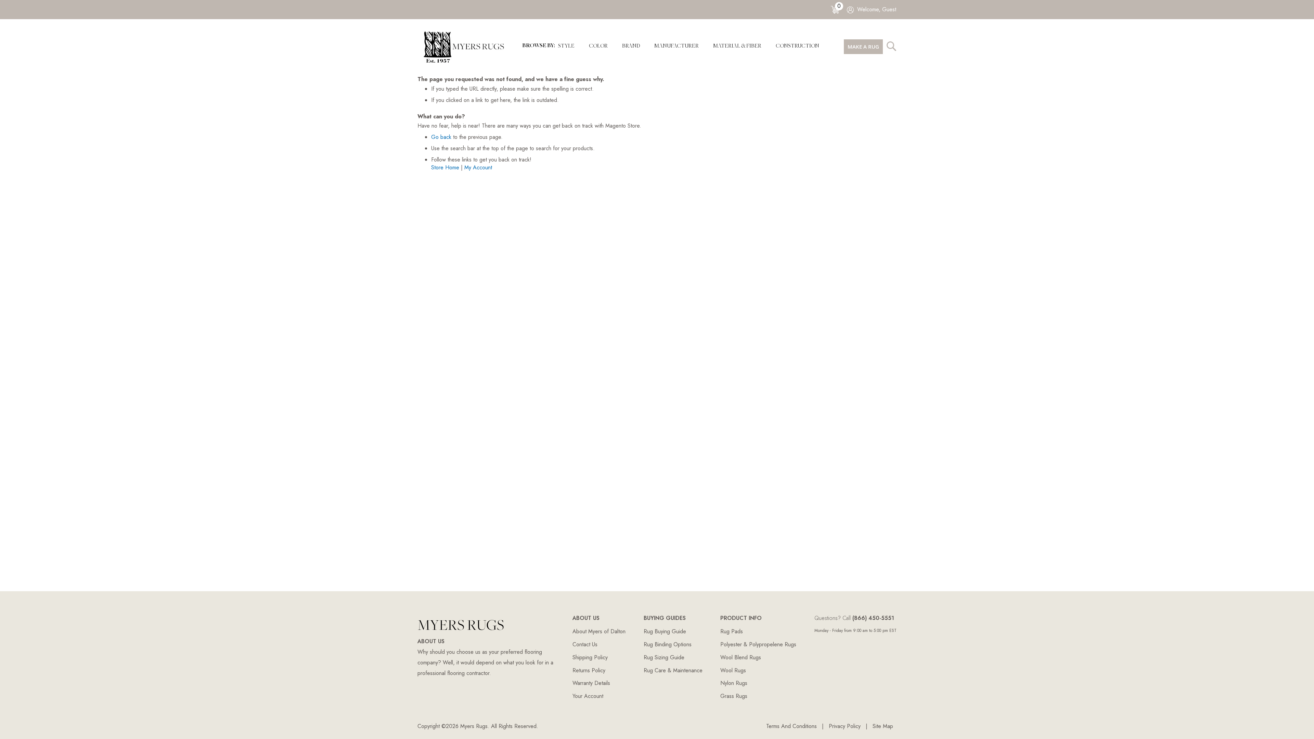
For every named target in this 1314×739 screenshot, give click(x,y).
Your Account (587, 696)
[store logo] (466, 46)
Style (566, 46)
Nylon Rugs (733, 683)
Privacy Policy (845, 726)
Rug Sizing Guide (664, 657)
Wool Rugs (733, 670)
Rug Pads (731, 631)
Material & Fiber (737, 46)
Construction (797, 46)
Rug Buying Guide (665, 631)
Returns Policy (588, 670)
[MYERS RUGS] (460, 632)
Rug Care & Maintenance (673, 670)
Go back (441, 137)
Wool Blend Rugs (740, 657)
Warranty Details (591, 683)
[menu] (676, 46)
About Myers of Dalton (599, 631)
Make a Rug (863, 46)
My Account (478, 167)
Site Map (883, 726)
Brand (631, 46)
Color (598, 46)
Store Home (445, 167)
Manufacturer (676, 46)
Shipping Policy (590, 657)
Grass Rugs (733, 696)
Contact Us (584, 644)
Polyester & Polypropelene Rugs (758, 644)
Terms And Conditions (791, 726)
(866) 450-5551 (873, 618)
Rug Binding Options (668, 644)
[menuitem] (676, 46)
